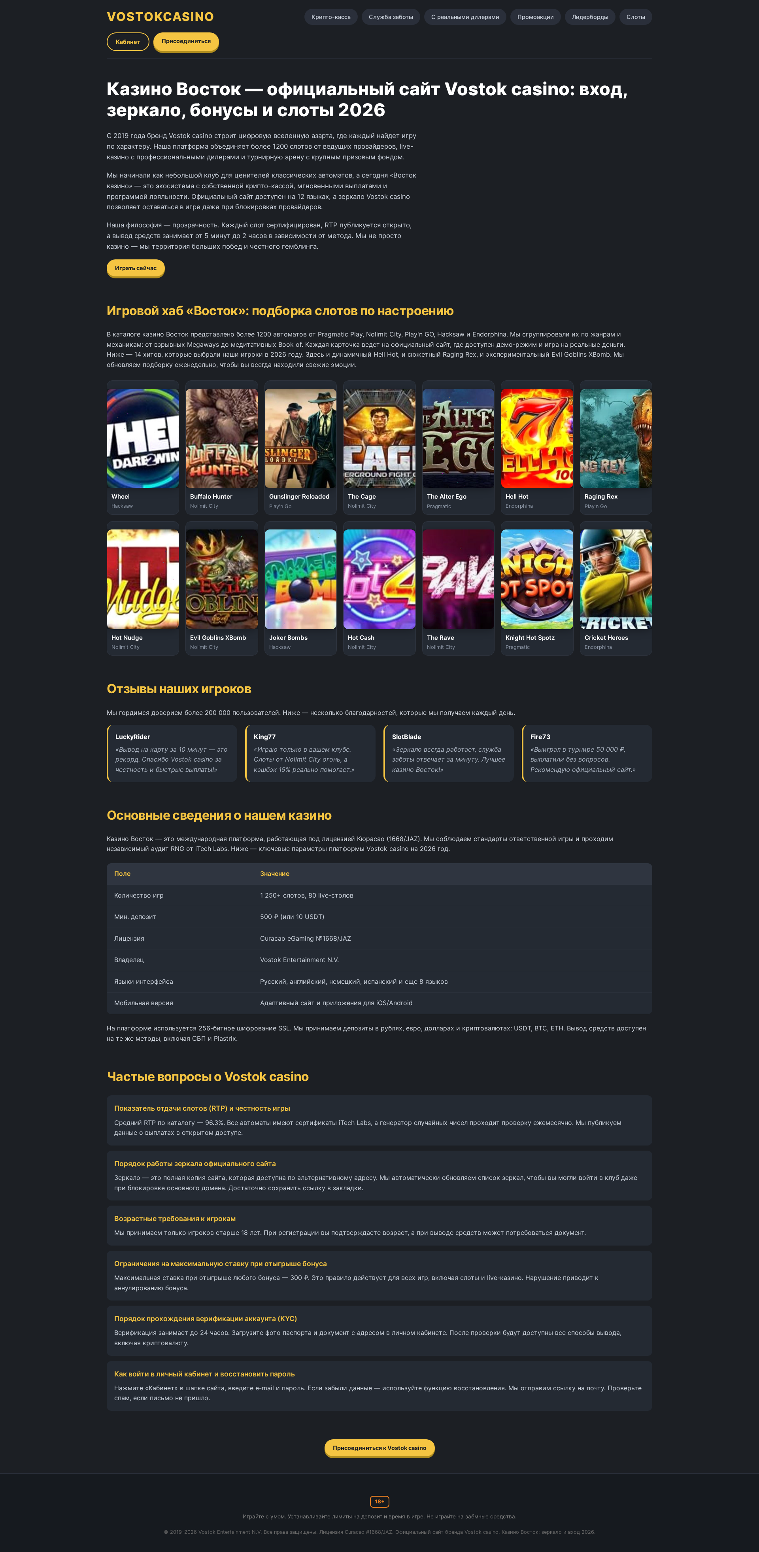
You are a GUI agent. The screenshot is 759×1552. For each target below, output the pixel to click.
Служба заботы (391, 16)
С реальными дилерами (465, 16)
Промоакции (535, 16)
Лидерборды (590, 16)
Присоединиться (186, 41)
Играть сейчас (136, 268)
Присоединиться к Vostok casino (380, 1447)
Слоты (636, 16)
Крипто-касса (331, 16)
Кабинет (128, 41)
